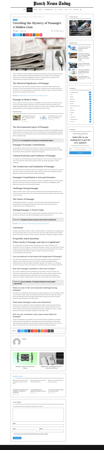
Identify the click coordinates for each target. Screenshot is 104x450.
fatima (16, 30)
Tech (70, 9)
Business (30, 9)
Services (72, 121)
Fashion (35, 9)
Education (72, 110)
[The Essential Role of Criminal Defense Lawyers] (73, 78)
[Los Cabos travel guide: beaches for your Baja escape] (56, 384)
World (71, 96)
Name (14, 423)
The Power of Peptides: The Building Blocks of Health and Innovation (83, 71)
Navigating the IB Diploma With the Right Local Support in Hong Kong (20, 391)
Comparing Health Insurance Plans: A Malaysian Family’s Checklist (29, 117)
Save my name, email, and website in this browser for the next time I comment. (31, 434)
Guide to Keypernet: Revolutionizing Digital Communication (33, 223)
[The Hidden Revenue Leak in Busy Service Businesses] (43, 117)
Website (41, 428)
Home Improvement (48, 9)
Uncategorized (73, 119)
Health (40, 9)
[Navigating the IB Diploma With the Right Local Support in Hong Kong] (20, 384)
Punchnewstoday (74, 92)
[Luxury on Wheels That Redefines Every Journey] (73, 65)
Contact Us (76, 9)
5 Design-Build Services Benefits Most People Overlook (37, 390)
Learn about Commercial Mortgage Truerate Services (84, 48)
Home (24, 9)
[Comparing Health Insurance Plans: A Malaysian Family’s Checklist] (17, 117)
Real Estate (72, 117)
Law (55, 9)
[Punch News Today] (52, 3)
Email (14, 428)
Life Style (60, 9)
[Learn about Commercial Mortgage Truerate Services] (73, 49)
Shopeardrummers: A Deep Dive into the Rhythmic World (33, 95)
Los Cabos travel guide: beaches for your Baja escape (56, 390)
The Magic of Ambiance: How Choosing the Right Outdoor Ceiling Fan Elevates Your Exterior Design (84, 56)
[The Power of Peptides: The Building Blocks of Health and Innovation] (73, 71)
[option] (80, 28)
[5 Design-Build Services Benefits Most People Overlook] (38, 384)
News (66, 9)
